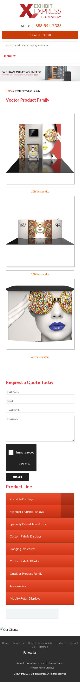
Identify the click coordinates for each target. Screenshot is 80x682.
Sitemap (43, 646)
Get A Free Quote (40, 35)
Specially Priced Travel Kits (30, 662)
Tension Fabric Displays (42, 667)
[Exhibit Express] (40, 13)
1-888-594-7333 (47, 25)
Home (9, 90)
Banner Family (56, 662)
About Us (18, 643)
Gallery (61, 643)
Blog (30, 643)
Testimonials (44, 643)
